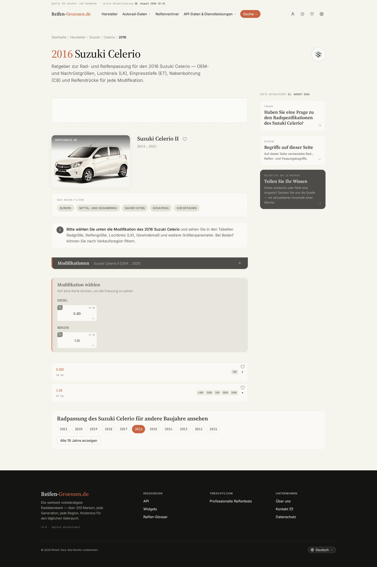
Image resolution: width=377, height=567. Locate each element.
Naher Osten (135, 208)
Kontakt (282, 509)
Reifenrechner (167, 14)
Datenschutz (286, 517)
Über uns (283, 501)
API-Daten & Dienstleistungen (208, 14)
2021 (63, 429)
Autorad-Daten (134, 14)
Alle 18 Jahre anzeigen (78, 440)
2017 (123, 429)
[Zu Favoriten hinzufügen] (185, 139)
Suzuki (94, 37)
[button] (149, 263)
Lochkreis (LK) (112, 73)
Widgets (150, 509)
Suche (248, 14)
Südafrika (161, 208)
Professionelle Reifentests (231, 501)
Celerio (109, 37)
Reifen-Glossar (155, 517)
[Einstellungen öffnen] (322, 14)
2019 (93, 429)
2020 (78, 429)
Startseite (59, 37)
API (146, 501)
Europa (65, 208)
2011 (213, 429)
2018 (108, 429)
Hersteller (110, 14)
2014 (168, 429)
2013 (183, 429)
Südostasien (187, 208)
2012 (198, 429)
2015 (153, 429)
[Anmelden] (293, 14)
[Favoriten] (312, 14)
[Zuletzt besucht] (302, 14)
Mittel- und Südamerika (98, 208)
